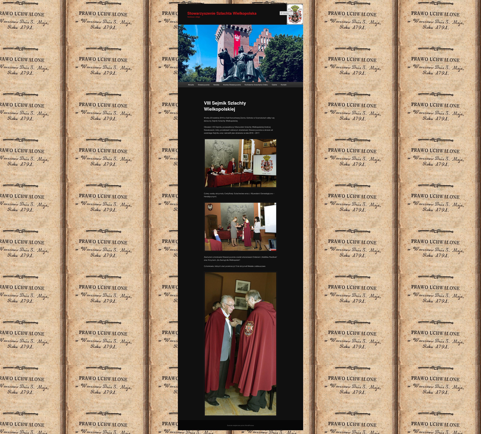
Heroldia (216, 84)
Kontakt (283, 84)
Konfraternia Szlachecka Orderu (256, 84)
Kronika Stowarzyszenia (232, 84)
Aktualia (191, 84)
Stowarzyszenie (203, 84)
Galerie (274, 84)
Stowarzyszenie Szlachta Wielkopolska (222, 13)
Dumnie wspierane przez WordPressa (240, 425)
